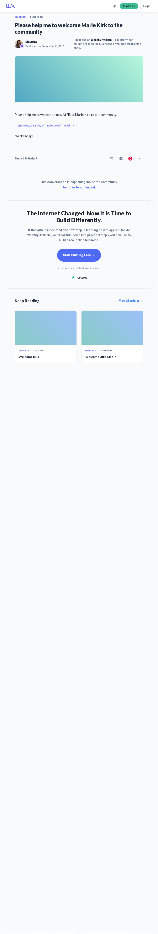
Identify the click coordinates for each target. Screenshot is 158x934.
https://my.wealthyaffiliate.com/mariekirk (45, 125)
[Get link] (139, 158)
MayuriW (31, 42)
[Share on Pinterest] (130, 158)
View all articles (131, 300)
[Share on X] (112, 158)
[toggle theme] (115, 6)
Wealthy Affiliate (101, 39)
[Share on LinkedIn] (121, 158)
